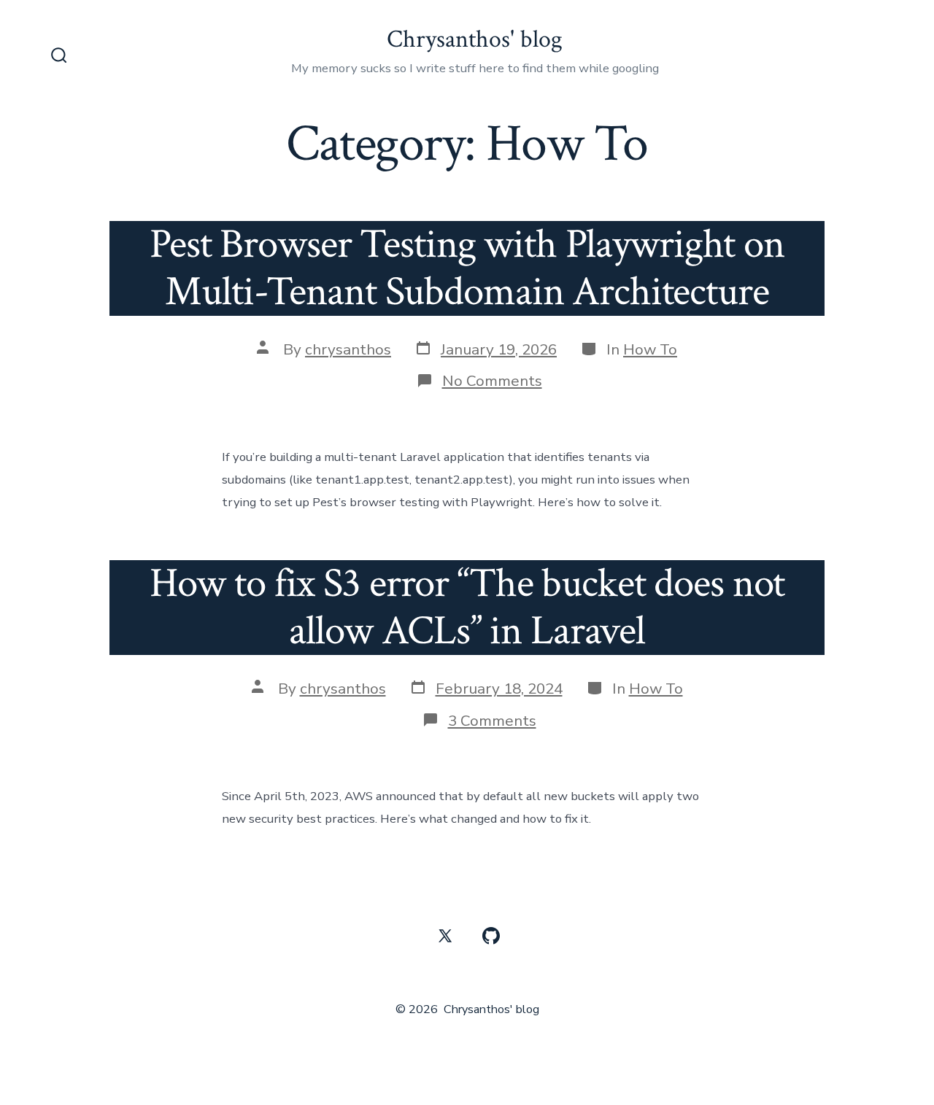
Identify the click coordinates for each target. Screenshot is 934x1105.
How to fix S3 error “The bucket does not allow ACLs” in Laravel (467, 607)
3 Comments (492, 720)
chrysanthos (348, 349)
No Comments (492, 381)
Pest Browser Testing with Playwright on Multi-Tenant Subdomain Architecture (467, 268)
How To (650, 349)
